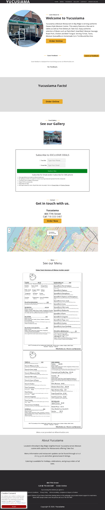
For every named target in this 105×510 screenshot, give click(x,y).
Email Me (44, 165)
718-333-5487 (54, 216)
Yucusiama (18, 1)
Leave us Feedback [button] (91, 56)
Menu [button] (62, 1)
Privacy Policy (55, 185)
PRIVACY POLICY (21, 503)
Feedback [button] (68, 1)
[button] (53, 237)
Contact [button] (84, 1)
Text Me (44, 160)
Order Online (93, 1)
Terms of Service (65, 185)
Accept (14, 506)
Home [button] (56, 1)
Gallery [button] (76, 1)
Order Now (52, 220)
